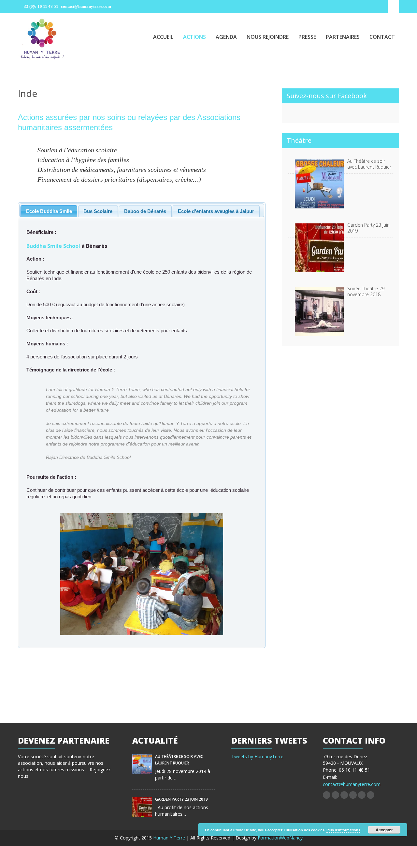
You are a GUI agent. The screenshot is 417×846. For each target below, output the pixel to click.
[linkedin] (344, 795)
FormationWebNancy (280, 838)
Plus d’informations (343, 829)
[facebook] (326, 795)
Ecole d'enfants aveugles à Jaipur (216, 211)
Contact (382, 36)
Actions (194, 36)
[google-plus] (362, 795)
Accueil (163, 36)
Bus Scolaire (97, 211)
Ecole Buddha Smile (49, 211)
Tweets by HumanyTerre (257, 756)
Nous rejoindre (268, 36)
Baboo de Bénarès (145, 211)
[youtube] (370, 795)
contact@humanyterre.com (352, 784)
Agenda (226, 36)
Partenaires (343, 36)
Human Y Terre (169, 838)
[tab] (49, 211)
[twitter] (335, 795)
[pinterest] (353, 795)
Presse (307, 36)
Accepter (384, 830)
